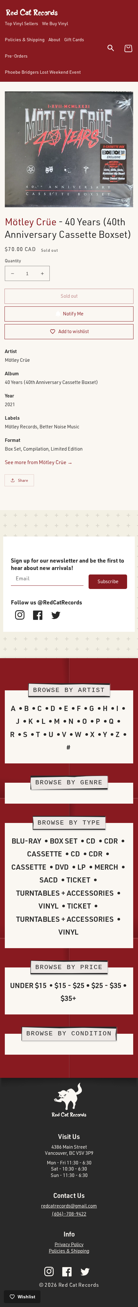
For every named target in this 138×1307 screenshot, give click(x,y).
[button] (115, 49)
